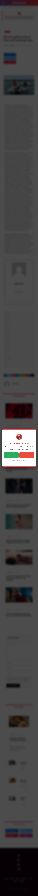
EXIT (27, 455)
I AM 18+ (11, 455)
